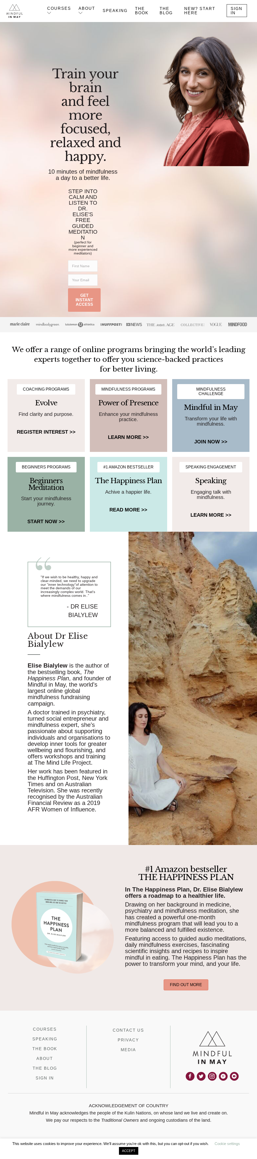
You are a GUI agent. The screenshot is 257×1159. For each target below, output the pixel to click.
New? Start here (199, 11)
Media (128, 1050)
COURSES (59, 8)
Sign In (45, 1078)
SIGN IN (236, 11)
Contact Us (128, 1030)
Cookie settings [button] (227, 1143)
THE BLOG (166, 11)
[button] (84, 300)
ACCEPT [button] (128, 1151)
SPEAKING (115, 11)
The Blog (45, 1068)
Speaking (44, 1039)
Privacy (128, 1040)
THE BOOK (142, 11)
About (44, 1058)
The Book (44, 1049)
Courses (45, 1029)
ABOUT (87, 8)
